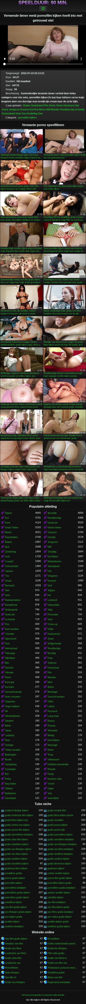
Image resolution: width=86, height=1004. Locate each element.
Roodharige (54, 648)
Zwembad (10, 798)
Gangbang (11, 764)
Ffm (46, 105)
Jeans (4, 109)
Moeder (55, 109)
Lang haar (53, 716)
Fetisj (8, 778)
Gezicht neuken (56, 696)
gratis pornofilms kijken (60, 834)
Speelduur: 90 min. (43, 2)
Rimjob (51, 769)
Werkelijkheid (12, 716)
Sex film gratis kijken (16, 938)
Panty (51, 774)
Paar (50, 658)
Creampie (10, 769)
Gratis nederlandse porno (61, 943)
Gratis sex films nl (57, 958)
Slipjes (51, 590)
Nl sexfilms (53, 938)
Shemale (52, 730)
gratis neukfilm (55, 820)
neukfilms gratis (13, 873)
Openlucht (10, 638)
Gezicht (9, 667)
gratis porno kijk (56, 829)
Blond (8, 532)
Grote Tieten (56, 105)
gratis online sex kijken (17, 825)
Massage (53, 745)
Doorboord (37, 105)
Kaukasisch (54, 633)
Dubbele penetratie (58, 764)
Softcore (52, 662)
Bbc (7, 662)
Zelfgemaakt (54, 643)
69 (6, 711)
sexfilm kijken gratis (58, 921)
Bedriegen (10, 754)
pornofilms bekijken (15, 887)
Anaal (8, 580)
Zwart (51, 638)
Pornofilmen (11, 967)
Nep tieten (10, 783)
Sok (50, 793)
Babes (27, 105)
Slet (7, 590)
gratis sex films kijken (16, 854)
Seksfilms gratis (56, 972)
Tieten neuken (13, 749)
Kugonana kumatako (59, 982)
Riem (8, 677)
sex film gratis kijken (16, 907)
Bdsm (51, 687)
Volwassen (53, 759)
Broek (8, 759)
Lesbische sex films (15, 953)
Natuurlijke (53, 604)
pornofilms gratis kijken (17, 892)
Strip (18, 113)
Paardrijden (11, 537)
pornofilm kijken (27, 117)
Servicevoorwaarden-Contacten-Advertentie (43, 995)
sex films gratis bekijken (60, 912)
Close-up (53, 624)
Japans (9, 571)
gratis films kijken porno (60, 815)
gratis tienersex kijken (59, 863)
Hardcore (69, 105)
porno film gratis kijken (60, 878)
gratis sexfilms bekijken (60, 854)
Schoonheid (8, 113)
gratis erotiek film (57, 810)
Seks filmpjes (12, 972)
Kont (7, 522)
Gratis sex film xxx (57, 963)
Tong (50, 754)
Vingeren (53, 575)
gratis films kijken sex (16, 820)
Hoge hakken (12, 706)
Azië (7, 556)
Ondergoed (11, 609)
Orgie (51, 788)
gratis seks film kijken (16, 839)
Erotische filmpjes (57, 948)
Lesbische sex (13, 963)
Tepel (8, 730)
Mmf (50, 682)
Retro (51, 749)
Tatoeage (10, 653)
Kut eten (9, 687)
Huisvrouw (53, 667)
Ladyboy (9, 735)
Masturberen (54, 561)
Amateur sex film (14, 943)
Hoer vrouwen (12, 696)
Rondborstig (67, 109)
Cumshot (10, 619)
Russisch (53, 711)
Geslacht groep (13, 691)
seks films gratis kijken (17, 897)
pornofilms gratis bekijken (61, 887)
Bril (7, 774)
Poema (51, 725)
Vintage (9, 745)
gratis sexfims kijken (58, 858)
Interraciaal (11, 648)
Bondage (53, 691)
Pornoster (53, 614)
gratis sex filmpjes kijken (18, 849)
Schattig (79, 109)
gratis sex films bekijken (60, 849)
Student (9, 720)
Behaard (9, 585)
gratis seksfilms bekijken (61, 839)
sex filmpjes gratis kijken (18, 912)
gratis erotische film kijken (19, 815)
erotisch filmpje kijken (16, 810)
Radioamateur (13, 600)
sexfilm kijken (12, 921)
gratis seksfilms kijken (17, 844)
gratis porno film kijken (17, 829)
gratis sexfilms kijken (16, 858)
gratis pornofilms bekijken (19, 834)
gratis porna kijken (58, 825)
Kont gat (9, 682)
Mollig (51, 735)
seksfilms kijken (13, 902)
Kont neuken (12, 629)
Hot (77, 105)
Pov (7, 624)
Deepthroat (11, 604)
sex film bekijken (57, 902)
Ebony (51, 720)
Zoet (40, 113)
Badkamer (10, 793)
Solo (7, 595)
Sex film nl (10, 977)
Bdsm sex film (55, 977)
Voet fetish (53, 798)
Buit (7, 546)
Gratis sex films (13, 948)
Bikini (8, 725)
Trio (23, 113)
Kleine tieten (54, 527)
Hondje (52, 537)
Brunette (52, 513)
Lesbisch (52, 600)
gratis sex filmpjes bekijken (62, 844)
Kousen (24, 109)
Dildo (50, 629)
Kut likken (40, 109)
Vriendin (9, 633)
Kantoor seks (55, 778)
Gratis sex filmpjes (15, 982)
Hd (49, 595)
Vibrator (9, 672)
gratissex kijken (56, 868)
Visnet (51, 783)
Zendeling (31, 113)
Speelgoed (54, 566)
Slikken (9, 788)
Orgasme (10, 701)
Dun (7, 643)
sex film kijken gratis (58, 907)
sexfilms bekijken (14, 926)
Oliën (50, 701)
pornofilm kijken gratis (59, 883)
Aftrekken (10, 658)
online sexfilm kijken (59, 873)
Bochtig (52, 653)
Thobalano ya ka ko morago (63, 967)
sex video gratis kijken (60, 916)
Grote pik (10, 614)
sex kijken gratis (13, 916)
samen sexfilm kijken (59, 892)
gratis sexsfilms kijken (17, 863)
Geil (50, 585)
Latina (51, 706)
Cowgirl (9, 561)
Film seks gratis (56, 953)
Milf (48, 109)
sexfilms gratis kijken (59, 926)
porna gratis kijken (15, 878)
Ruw (7, 740)
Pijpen (8, 513)
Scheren (52, 532)
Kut (32, 109)
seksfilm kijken (55, 897)
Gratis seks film (13, 958)
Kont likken (54, 740)
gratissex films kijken (16, 868)
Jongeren (14, 109)
